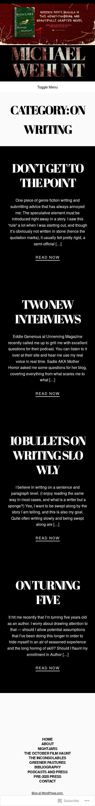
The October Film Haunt (47, 753)
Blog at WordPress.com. (47, 793)
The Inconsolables (47, 757)
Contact (47, 781)
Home (47, 739)
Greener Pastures (47, 762)
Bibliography (47, 767)
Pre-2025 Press (47, 776)
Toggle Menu (47, 86)
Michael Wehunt (47, 61)
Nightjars (47, 748)
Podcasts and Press (47, 771)
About (47, 743)
